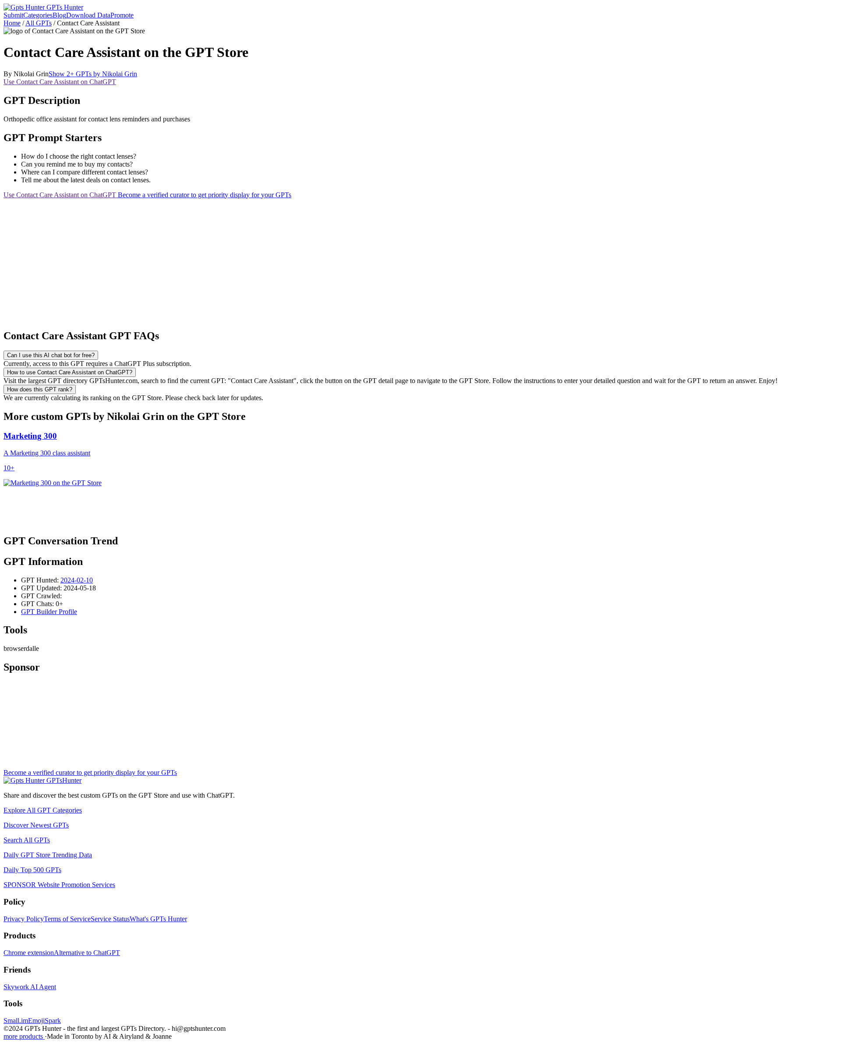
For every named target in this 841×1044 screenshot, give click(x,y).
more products (24, 1036)
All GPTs (38, 23)
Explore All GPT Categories (43, 810)
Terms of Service (67, 919)
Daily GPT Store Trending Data (48, 855)
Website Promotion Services (59, 884)
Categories (38, 15)
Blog (59, 15)
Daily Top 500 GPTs (32, 870)
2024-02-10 (76, 580)
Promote (122, 15)
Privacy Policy (24, 919)
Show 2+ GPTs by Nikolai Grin (93, 74)
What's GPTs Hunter (158, 919)
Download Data (88, 15)
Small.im (16, 1020)
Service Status (110, 919)
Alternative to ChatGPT (87, 952)
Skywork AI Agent (30, 987)
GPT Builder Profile (49, 611)
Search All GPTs (27, 840)
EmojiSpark (44, 1020)
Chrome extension (29, 952)
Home (12, 23)
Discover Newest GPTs (36, 825)
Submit (13, 15)
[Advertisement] (266, 260)
